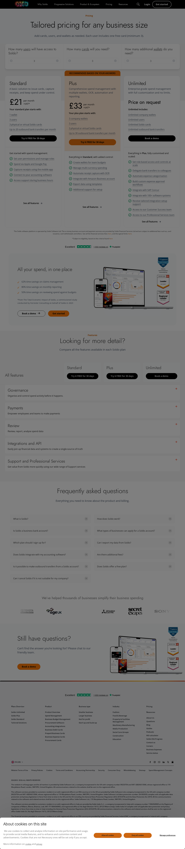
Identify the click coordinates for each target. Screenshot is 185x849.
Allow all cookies (108, 835)
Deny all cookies (138, 835)
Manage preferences (168, 835)
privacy (39, 844)
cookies (28, 844)
